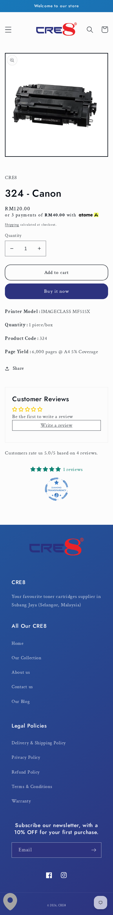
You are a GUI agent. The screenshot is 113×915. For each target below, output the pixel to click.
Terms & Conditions (32, 787)
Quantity (13, 235)
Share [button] (18, 368)
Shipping (12, 224)
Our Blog (21, 702)
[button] (8, 29)
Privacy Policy (26, 757)
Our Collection (26, 658)
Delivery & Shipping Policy (39, 743)
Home (18, 643)
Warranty (21, 801)
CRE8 (62, 905)
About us (21, 672)
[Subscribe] (93, 850)
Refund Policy (26, 772)
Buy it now (56, 291)
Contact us (22, 687)
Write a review (56, 425)
